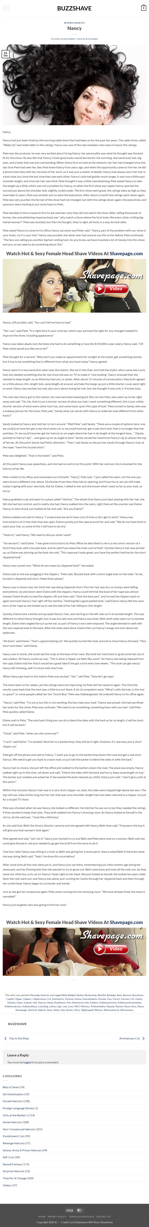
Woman (98, 1010)
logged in (29, 1062)
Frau (109, 998)
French (116, 998)
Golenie (28, 1002)
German (125, 998)
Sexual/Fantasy (12, 1164)
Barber (80, 995)
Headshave (60, 1002)
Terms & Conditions (81, 1216)
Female (102, 998)
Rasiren (119, 1006)
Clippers (27, 998)
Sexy (133, 1006)
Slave (49, 1010)
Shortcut (32, 1010)
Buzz (119, 995)
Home (41, 1216)
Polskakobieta (98, 1006)
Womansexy (126, 1010)
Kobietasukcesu (13, 1006)
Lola (65, 1006)
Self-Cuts (8, 1157)
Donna (77, 998)
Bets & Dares (11, 1087)
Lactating (43, 1006)
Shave (140, 1006)
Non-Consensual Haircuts (19, 1129)
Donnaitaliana (89, 998)
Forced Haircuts (13, 1101)
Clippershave (39, 998)
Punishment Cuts (14, 1136)
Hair (35, 1002)
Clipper (18, 998)
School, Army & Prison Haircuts (22, 1150)
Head (50, 1002)
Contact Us (103, 1216)
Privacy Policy (57, 1216)
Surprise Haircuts (13, 1171)
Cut (49, 998)
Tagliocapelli (87, 1010)
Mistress (85, 1006)
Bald (64, 995)
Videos (7, 1185)
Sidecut (42, 1010)
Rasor (127, 1006)
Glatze (138, 998)
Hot (69, 1002)
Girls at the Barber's (15, 1115)
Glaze (20, 1002)
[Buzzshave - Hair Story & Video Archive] (74, 8)
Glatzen (11, 1002)
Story (77, 1010)
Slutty (56, 1010)
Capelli (9, 998)
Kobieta (94, 1002)
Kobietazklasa (29, 1006)
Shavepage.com (126, 253)
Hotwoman (77, 1002)
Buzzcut (127, 995)
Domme (69, 998)
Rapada (110, 1006)
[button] (6, 8)
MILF (77, 1006)
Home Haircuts (12, 1122)
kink (86, 1002)
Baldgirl (72, 995)
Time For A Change (14, 1178)
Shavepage (21, 1010)
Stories (69, 1010)
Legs (59, 1006)
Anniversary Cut (129, 1038)
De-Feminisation (13, 1094)
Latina (52, 1006)
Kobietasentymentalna (129, 1002)
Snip (63, 1010)
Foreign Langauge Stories (18, 1108)
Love (70, 1006)
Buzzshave (92, 39)
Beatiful (102, 995)
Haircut (42, 1002)
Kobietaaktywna (107, 1002)
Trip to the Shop (19, 1038)
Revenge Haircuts (74, 23)
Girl (132, 998)
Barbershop (91, 995)
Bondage (111, 995)
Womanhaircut (111, 1010)
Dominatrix (58, 998)
